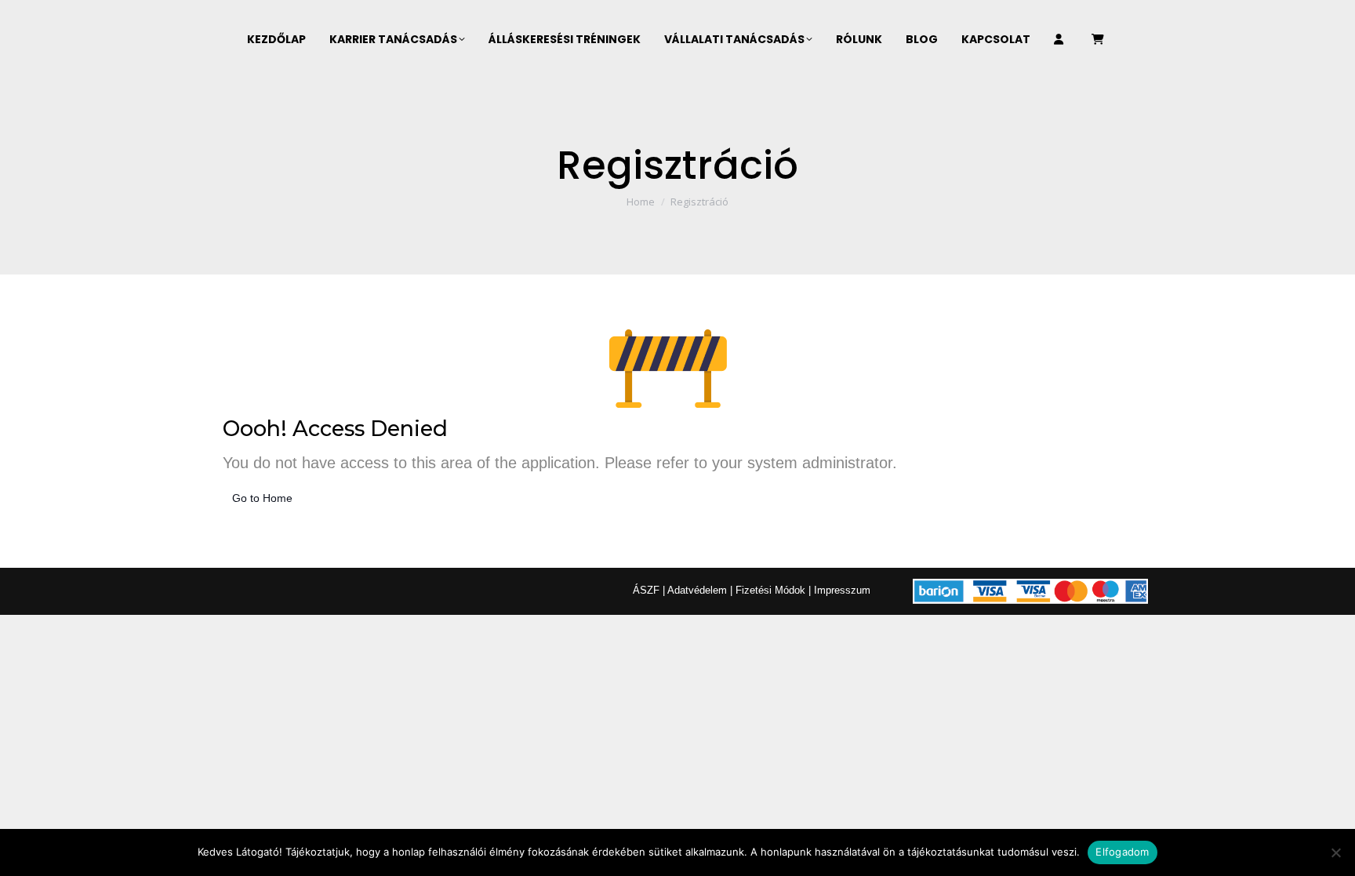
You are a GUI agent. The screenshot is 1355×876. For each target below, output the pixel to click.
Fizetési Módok (770, 590)
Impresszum (842, 590)
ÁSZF (646, 590)
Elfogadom (1122, 851)
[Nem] (1335, 852)
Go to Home (262, 498)
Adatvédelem (697, 590)
